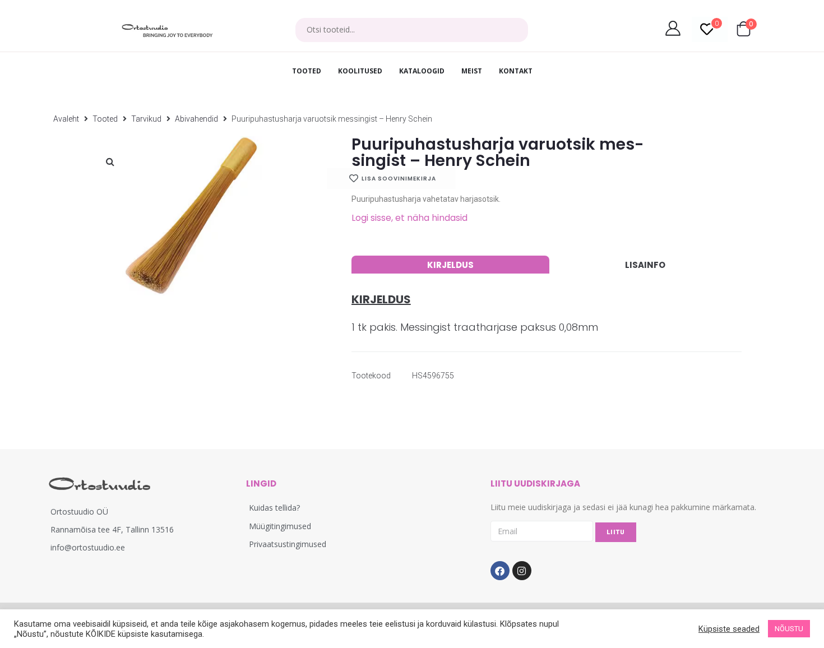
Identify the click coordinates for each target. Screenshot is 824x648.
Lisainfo (645, 265)
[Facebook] (500, 570)
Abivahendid (196, 118)
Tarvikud (146, 118)
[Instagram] (521, 570)
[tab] (450, 265)
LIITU (616, 532)
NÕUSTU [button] (789, 628)
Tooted (105, 118)
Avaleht (66, 118)
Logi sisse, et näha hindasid (409, 217)
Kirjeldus (450, 265)
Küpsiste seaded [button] (729, 629)
